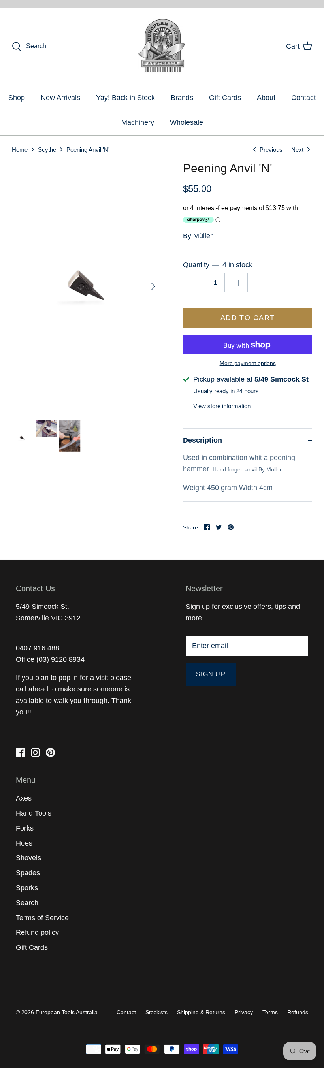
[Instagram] (35, 752)
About (266, 98)
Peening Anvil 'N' (87, 149)
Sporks (27, 888)
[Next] (153, 286)
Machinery (137, 122)
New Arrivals (60, 98)
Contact (303, 98)
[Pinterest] (50, 752)
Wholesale (186, 122)
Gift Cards (225, 98)
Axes (24, 798)
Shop (16, 98)
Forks (25, 828)
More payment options (248, 363)
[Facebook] (20, 752)
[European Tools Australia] (162, 46)
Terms (270, 1012)
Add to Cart (247, 318)
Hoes (24, 843)
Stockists (156, 1012)
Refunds (297, 1012)
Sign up (211, 674)
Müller (203, 236)
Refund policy (37, 932)
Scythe (47, 149)
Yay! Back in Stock (125, 98)
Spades (28, 873)
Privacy (244, 1012)
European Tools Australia (67, 1012)
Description (202, 440)
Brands (182, 98)
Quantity (217, 265)
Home (20, 149)
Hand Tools (33, 813)
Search (27, 903)
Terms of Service (42, 918)
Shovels (28, 858)
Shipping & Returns (201, 1012)
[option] (87, 286)
